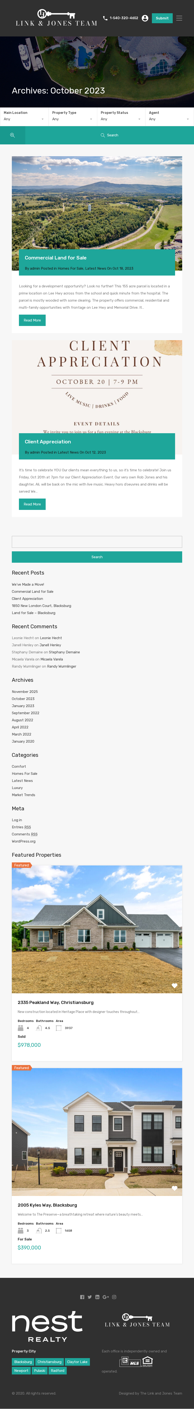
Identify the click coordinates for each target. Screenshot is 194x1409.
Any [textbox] (7, 119)
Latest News (95, 268)
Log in (17, 820)
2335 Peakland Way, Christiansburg (56, 1002)
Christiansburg (50, 1362)
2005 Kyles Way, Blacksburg (47, 1205)
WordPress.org (23, 841)
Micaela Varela (51, 659)
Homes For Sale (70, 268)
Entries (21, 827)
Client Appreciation (48, 442)
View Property (97, 968)
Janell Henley (50, 645)
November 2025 (25, 692)
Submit (162, 18)
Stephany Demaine (64, 652)
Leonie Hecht (51, 638)
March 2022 (21, 734)
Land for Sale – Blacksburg (33, 613)
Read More (32, 320)
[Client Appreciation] (97, 397)
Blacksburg (23, 1362)
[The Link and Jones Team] (56, 28)
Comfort (19, 766)
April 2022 (20, 727)
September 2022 (25, 713)
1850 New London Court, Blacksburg (41, 606)
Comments (25, 834)
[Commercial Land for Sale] (97, 213)
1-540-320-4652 (124, 18)
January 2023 (23, 706)
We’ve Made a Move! (28, 584)
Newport (21, 1371)
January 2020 (23, 741)
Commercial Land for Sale (56, 258)
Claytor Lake (77, 1362)
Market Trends (23, 795)
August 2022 (22, 720)
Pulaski (39, 1371)
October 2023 (23, 699)
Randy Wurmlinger (61, 666)
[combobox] (24, 119)
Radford (57, 1371)
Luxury (17, 788)
